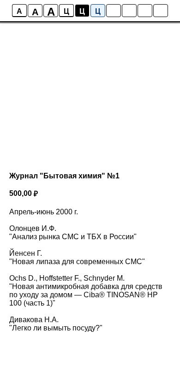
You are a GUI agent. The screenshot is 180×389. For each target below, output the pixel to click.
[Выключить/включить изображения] (113, 10)
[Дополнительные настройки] (145, 10)
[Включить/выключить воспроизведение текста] (129, 10)
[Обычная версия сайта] (160, 10)
